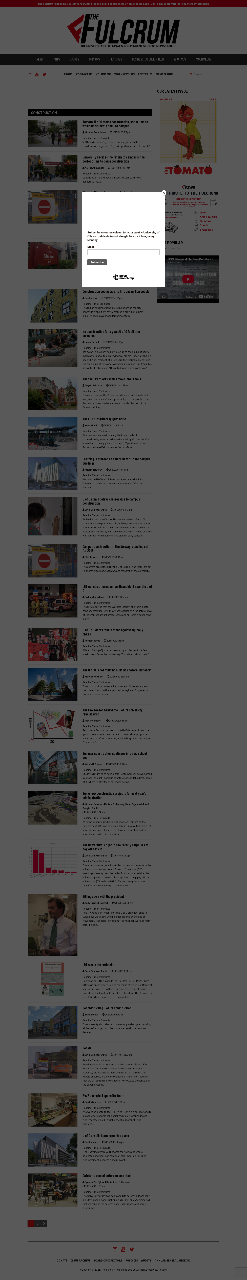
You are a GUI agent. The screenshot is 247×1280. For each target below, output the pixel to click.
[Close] (163, 192)
